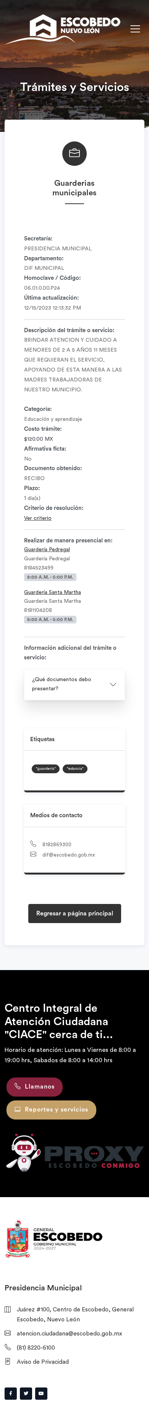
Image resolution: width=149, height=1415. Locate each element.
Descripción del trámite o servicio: (69, 330)
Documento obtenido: (53, 468)
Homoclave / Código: (52, 278)
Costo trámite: (43, 429)
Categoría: (38, 409)
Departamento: (44, 258)
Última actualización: (51, 298)
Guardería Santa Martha (52, 592)
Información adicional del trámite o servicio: (70, 653)
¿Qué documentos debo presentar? (61, 684)
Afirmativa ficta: (45, 449)
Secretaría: (38, 239)
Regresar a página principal (74, 913)
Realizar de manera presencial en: (68, 541)
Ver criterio (38, 518)
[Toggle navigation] (135, 29)
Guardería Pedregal (47, 549)
